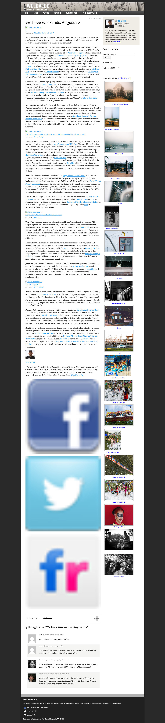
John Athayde (43, 674)
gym (66, 248)
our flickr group (124, 78)
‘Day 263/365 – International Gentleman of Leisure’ (43, 215)
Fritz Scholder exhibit (44, 334)
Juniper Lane (82, 199)
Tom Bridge (30, 363)
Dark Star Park (60, 158)
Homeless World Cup (34, 155)
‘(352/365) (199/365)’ (32, 284)
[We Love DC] (83, 7)
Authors (46, 13)
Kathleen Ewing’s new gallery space (71, 56)
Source (86, 339)
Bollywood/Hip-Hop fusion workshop (82, 202)
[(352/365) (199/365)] (33, 282)
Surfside (70, 163)
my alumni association (46, 295)
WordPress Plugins (48, 719)
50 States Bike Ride (89, 98)
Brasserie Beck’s (92, 248)
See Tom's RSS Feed (123, 24)
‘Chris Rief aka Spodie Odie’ (44, 33)
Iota (92, 199)
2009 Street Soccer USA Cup (65, 144)
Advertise (57, 13)
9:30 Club (91, 269)
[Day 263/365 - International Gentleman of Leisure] (33, 212)
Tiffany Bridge (43, 660)
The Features (47, 618)
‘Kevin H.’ (37, 217)
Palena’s (28, 66)
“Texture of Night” (75, 53)
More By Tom (121, 26)
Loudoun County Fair (48, 85)
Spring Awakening (80, 266)
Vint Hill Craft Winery (49, 315)
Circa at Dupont (52, 72)
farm (86, 205)
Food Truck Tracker (90, 13)
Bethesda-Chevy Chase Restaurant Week (47, 93)
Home (26, 13)
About (36, 13)
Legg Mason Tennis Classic (74, 176)
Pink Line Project (32, 69)
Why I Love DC (77, 375)
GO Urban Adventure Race (88, 310)
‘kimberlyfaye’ (39, 137)
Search (106, 55)
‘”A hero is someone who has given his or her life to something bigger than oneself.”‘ (55, 134)
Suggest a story (72, 13)
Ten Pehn (63, 339)
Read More (116, 703)
